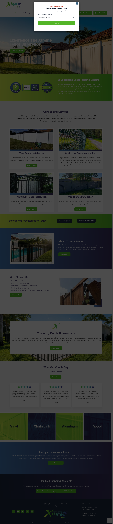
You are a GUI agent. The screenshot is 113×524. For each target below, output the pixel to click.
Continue (57, 23)
